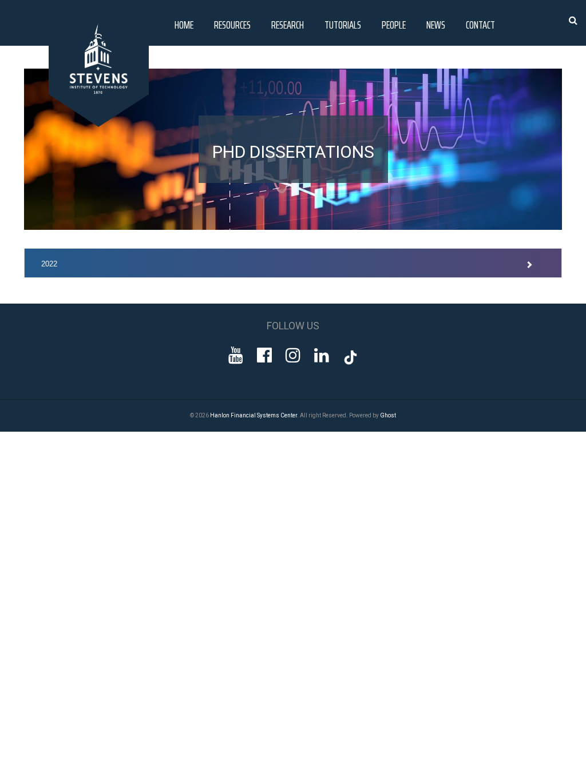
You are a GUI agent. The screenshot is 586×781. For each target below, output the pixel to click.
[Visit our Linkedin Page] (321, 355)
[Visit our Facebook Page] (264, 355)
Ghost (388, 415)
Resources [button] (232, 24)
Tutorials (342, 24)
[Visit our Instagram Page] (293, 355)
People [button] (394, 24)
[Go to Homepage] (100, 123)
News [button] (435, 24)
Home (184, 24)
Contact (480, 24)
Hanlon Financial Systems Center (253, 415)
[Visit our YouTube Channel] (235, 355)
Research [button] (287, 24)
